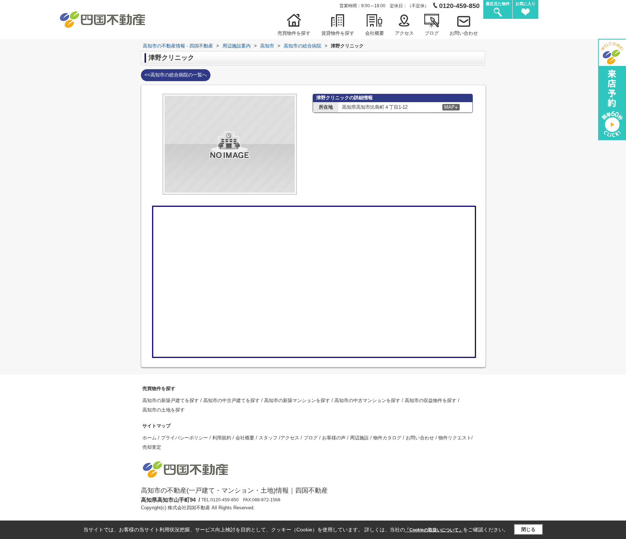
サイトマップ (156, 426)
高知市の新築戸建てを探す (171, 400)
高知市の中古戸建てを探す (232, 400)
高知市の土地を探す (163, 410)
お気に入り (525, 3)
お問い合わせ (464, 33)
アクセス (404, 33)
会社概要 (374, 33)
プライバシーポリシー (185, 437)
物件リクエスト (454, 437)
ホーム (150, 437)
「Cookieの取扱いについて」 (434, 529)
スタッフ (269, 437)
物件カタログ (388, 437)
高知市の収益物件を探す (431, 400)
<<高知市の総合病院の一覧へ (176, 75)
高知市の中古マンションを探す (368, 400)
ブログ (432, 33)
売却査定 (151, 447)
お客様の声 (334, 437)
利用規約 (222, 437)
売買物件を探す (293, 33)
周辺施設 (360, 437)
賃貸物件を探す (337, 33)
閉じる (528, 529)
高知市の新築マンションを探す (297, 400)
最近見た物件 (498, 3)
